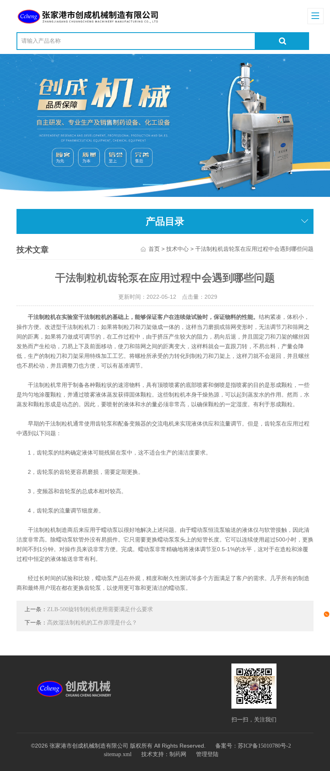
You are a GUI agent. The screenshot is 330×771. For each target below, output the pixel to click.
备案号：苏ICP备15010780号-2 (253, 746)
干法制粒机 (42, 317)
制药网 (177, 754)
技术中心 (177, 249)
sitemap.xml (118, 754)
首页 (154, 249)
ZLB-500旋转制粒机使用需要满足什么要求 (100, 609)
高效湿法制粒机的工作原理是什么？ (92, 623)
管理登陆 (207, 754)
